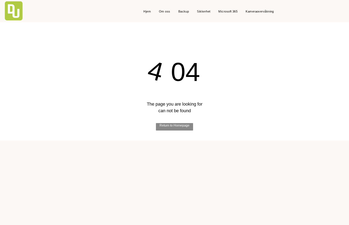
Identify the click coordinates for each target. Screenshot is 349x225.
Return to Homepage (174, 125)
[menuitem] (147, 11)
